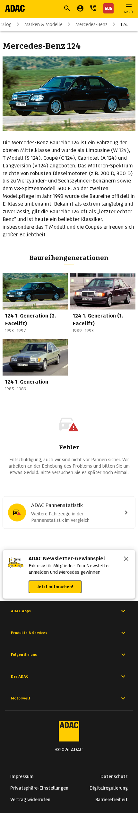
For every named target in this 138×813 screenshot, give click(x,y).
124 (124, 24)
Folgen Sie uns (24, 654)
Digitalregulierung (109, 788)
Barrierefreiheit (111, 799)
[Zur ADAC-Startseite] (15, 8)
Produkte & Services (29, 633)
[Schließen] (126, 559)
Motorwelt (20, 698)
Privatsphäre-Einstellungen (39, 788)
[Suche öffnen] (67, 8)
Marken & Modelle (43, 24)
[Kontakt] (93, 8)
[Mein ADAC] (80, 8)
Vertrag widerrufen (30, 799)
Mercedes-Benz (91, 24)
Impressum (22, 776)
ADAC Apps (21, 611)
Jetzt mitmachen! (55, 586)
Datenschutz (114, 776)
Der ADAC (19, 676)
